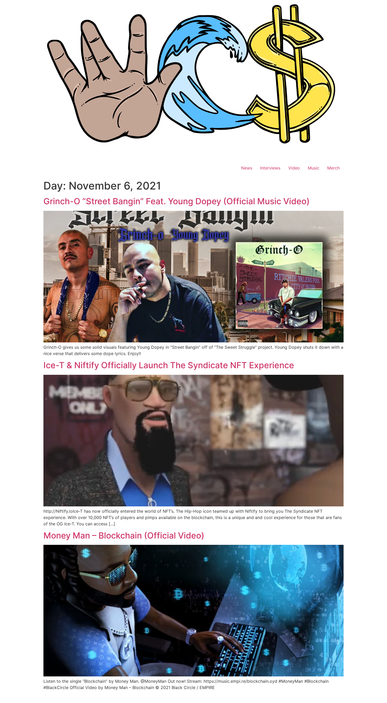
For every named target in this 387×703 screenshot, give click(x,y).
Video (294, 168)
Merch (333, 168)
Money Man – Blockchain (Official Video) (123, 535)
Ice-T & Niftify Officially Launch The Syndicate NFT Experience (168, 365)
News (246, 168)
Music (313, 168)
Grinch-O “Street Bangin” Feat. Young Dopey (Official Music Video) (176, 201)
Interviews (270, 168)
